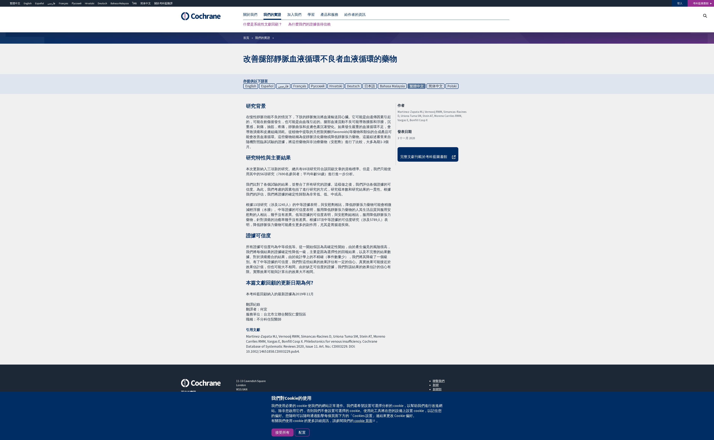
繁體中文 (15, 3)
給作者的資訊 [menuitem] (355, 14)
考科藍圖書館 (701, 3)
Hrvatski (89, 3)
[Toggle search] (705, 15)
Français (63, 3)
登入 (679, 3)
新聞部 (437, 389)
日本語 (369, 86)
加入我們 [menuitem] (294, 14)
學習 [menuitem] (311, 14)
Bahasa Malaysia (120, 3)
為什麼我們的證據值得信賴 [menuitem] (309, 24)
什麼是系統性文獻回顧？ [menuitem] (262, 24)
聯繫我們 (439, 381)
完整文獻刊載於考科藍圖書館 (423, 156)
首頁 (246, 38)
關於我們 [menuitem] (250, 14)
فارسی (51, 3)
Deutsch (102, 3)
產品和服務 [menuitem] (329, 14)
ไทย (134, 3)
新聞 (436, 385)
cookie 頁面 (363, 420)
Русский (76, 3)
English (28, 3)
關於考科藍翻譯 (163, 3)
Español (39, 3)
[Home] (206, 16)
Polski (451, 86)
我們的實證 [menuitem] (272, 14)
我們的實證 (262, 38)
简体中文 (145, 3)
